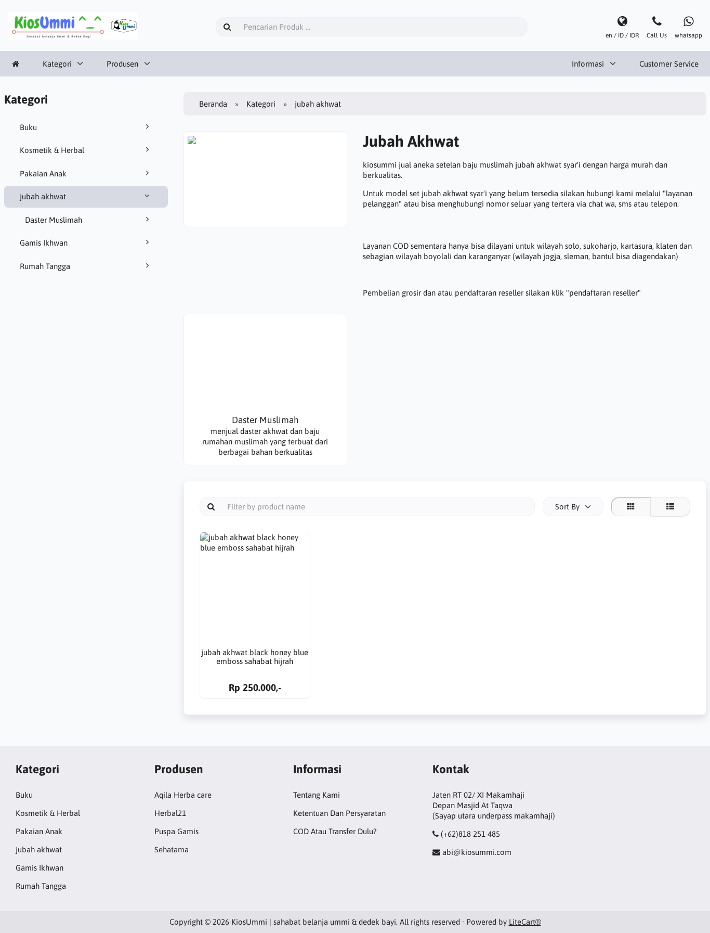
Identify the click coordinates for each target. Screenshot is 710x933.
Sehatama (171, 849)
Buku (28, 127)
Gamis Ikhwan (44, 242)
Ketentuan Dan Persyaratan (339, 813)
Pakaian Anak (43, 173)
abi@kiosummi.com (476, 852)
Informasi (588, 63)
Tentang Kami (316, 794)
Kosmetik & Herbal (52, 150)
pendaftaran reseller (603, 292)
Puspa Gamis (176, 831)
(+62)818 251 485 (470, 833)
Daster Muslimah (53, 219)
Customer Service (669, 63)
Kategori (57, 63)
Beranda (213, 103)
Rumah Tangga (45, 266)
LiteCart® (525, 921)
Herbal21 (170, 813)
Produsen (122, 63)
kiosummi (381, 164)
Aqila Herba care (183, 794)
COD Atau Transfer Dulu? (335, 831)
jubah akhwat (43, 196)
